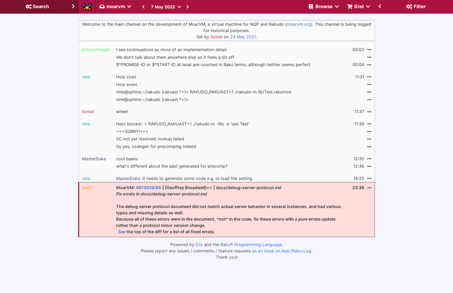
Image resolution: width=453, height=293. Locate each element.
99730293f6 (148, 187)
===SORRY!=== (132, 131)
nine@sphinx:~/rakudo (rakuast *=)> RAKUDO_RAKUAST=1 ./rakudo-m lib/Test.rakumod (203, 91)
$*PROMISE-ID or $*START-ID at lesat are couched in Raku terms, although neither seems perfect (213, 64)
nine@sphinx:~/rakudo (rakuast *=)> (152, 99)
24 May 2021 (243, 36)
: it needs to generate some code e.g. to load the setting (184, 178)
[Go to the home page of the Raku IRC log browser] (87, 7)
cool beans (127, 158)
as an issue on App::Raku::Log (281, 250)
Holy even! (126, 84)
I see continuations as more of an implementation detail (171, 49)
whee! (122, 111)
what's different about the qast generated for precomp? (172, 166)
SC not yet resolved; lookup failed (150, 138)
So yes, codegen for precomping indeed (156, 146)
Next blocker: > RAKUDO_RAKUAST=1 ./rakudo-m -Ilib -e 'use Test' (182, 123)
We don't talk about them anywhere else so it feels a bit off (175, 57)
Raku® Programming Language (251, 244)
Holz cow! (126, 76)
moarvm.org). (300, 24)
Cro (199, 244)
